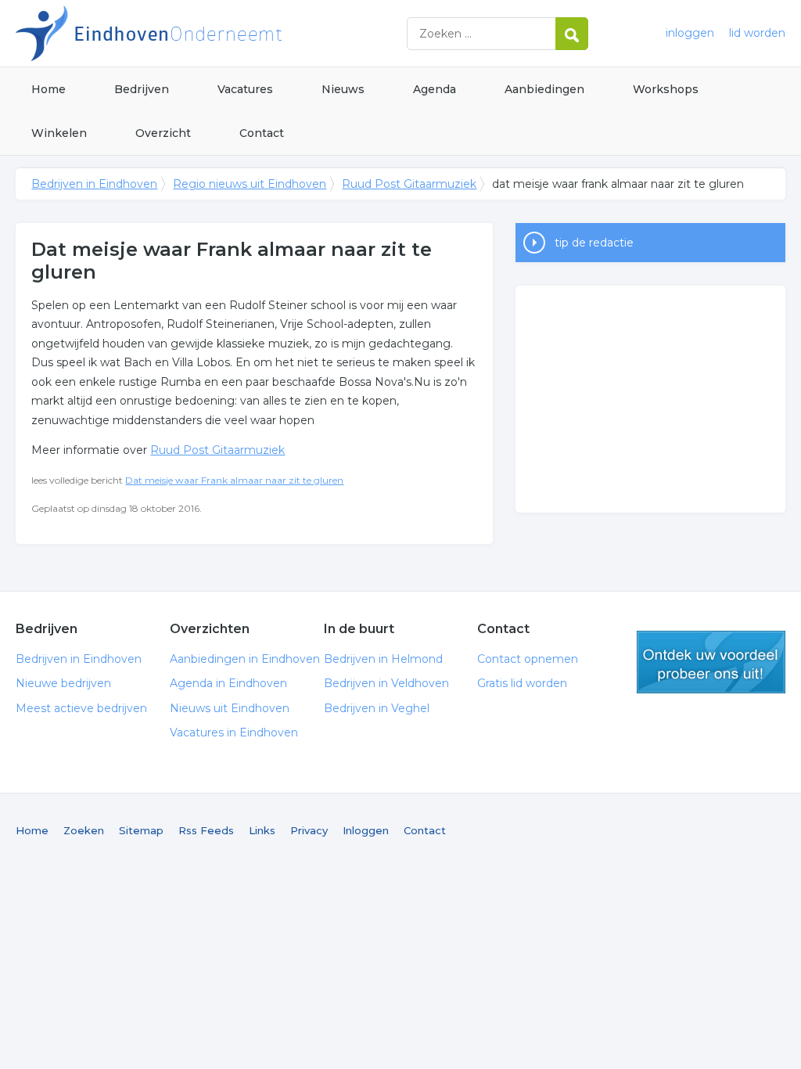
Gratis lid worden (522, 683)
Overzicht (163, 133)
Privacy (309, 830)
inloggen (690, 33)
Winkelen (59, 133)
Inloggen (366, 830)
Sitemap (141, 830)
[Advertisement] (650, 399)
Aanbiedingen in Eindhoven (245, 659)
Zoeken (83, 830)
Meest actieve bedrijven (81, 708)
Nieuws (343, 89)
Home (48, 89)
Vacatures (245, 89)
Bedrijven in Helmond (383, 659)
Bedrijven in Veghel (376, 708)
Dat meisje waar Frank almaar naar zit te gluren (234, 480)
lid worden (757, 33)
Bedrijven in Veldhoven (386, 683)
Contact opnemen (527, 659)
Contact (261, 133)
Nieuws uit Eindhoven (229, 708)
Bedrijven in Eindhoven (211, 33)
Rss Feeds (206, 830)
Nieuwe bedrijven (63, 683)
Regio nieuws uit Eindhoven (249, 184)
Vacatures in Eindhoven (234, 732)
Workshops (666, 89)
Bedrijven (141, 89)
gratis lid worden (711, 662)
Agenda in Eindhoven (228, 683)
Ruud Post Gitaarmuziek (409, 184)
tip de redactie (594, 243)
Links (262, 830)
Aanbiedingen (544, 89)
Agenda (434, 89)
